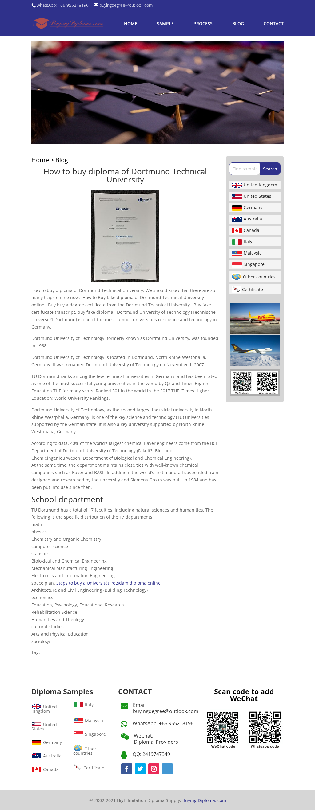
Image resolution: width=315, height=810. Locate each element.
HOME (130, 23)
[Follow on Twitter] (140, 768)
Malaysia (253, 253)
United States (257, 196)
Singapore (254, 264)
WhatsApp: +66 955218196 (163, 723)
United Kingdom (260, 185)
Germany (253, 207)
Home (40, 160)
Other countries (259, 277)
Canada (251, 230)
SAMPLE (165, 23)
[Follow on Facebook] (126, 768)
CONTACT (274, 23)
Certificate (252, 289)
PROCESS (203, 23)
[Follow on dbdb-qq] (167, 768)
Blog (61, 160)
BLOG (238, 23)
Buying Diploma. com (204, 800)
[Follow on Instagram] (153, 768)
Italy (248, 241)
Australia (253, 219)
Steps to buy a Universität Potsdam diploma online (108, 583)
